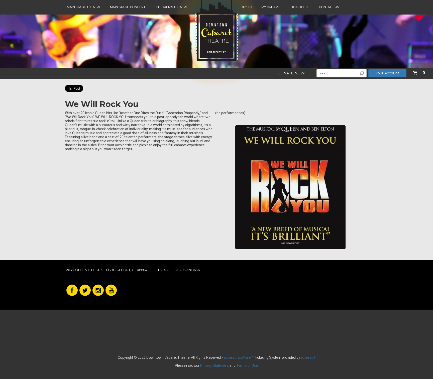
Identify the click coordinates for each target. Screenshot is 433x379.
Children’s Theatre (171, 7)
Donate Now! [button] (291, 73)
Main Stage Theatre (84, 7)
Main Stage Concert (127, 7)
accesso (308, 357)
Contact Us (329, 7)
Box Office (300, 7)
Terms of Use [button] (247, 365)
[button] (418, 72)
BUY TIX (246, 7)
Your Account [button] (387, 73)
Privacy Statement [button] (214, 365)
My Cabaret (271, 7)
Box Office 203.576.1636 (179, 270)
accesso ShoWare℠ (238, 357)
